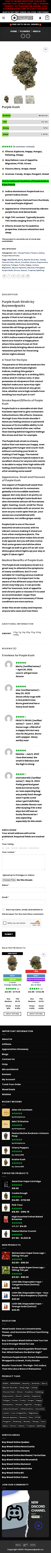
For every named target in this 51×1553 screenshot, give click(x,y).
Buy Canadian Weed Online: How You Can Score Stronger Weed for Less (25, 1342)
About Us (7, 1039)
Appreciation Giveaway (15, 1049)
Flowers (25, 31)
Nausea (30, 268)
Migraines (6, 268)
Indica (37, 31)
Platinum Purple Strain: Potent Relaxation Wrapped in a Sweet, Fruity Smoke (25, 1359)
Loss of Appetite (19, 1413)
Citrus (17, 262)
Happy (28, 265)
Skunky (26, 1421)
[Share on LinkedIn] (28, 276)
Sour (43, 1421)
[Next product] (23, 36)
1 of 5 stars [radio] (2, 848)
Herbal (19, 1405)
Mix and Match (10, 1069)
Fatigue (14, 265)
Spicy (5, 1426)
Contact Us (8, 1059)
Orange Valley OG (12, 985)
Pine (31, 1417)
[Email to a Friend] (18, 276)
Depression (42, 262)
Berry (20, 260)
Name (5, 885)
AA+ (15, 253)
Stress (17, 270)
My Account (8, 1079)
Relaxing (17, 1421)
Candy (43, 260)
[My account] (40, 18)
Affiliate (6, 1044)
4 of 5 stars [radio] (22, 848)
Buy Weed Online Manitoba (17, 1468)
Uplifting (40, 270)
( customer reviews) (24, 146)
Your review (8, 852)
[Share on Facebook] (9, 276)
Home (13, 31)
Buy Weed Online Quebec (15, 1442)
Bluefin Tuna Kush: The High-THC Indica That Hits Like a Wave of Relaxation (24, 1367)
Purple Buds (7, 270)
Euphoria (6, 265)
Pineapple (40, 268)
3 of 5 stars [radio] (13, 848)
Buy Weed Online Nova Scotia (18, 1446)
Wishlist (6, 1094)
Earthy (27, 1396)
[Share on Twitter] (14, 276)
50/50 (5, 1383)
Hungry (37, 1405)
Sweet (24, 270)
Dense (33, 262)
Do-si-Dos (36, 985)
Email (5, 897)
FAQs (5, 1064)
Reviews (6, 1074)
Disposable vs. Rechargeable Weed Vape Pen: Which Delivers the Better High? (24, 1350)
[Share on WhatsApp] (4, 276)
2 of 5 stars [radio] (7, 848)
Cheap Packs (24, 253)
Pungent (7, 1421)
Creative (25, 262)
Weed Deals (8, 1089)
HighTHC (28, 1405)
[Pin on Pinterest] (23, 276)
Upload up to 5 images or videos (18, 875)
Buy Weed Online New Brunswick (20, 1459)
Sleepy (35, 1421)
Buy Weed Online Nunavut (16, 1464)
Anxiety (25, 1383)
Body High (24, 1388)
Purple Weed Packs (10, 256)
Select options (12, 1014)
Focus (15, 1400)
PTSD (37, 1417)
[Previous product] (28, 36)
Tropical (31, 270)
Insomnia (40, 1409)
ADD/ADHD (12, 260)
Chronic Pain (8, 262)
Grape (31, 1400)
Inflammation (26, 1409)
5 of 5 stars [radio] (33, 848)
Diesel (18, 1396)
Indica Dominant (10, 1409)
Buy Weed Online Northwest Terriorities (24, 1455)
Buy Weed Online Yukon (15, 1477)
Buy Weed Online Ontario (16, 1450)
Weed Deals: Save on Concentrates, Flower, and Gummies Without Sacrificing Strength (25, 1332)
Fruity (22, 265)
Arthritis (36, 1383)
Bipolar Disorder (31, 260)
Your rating (7, 844)
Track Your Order (11, 1084)
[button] (3, 18)
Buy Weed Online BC (13, 1472)
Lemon (35, 265)
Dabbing (39, 1392)
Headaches (8, 1405)
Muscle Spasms (19, 268)
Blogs (5, 1054)
